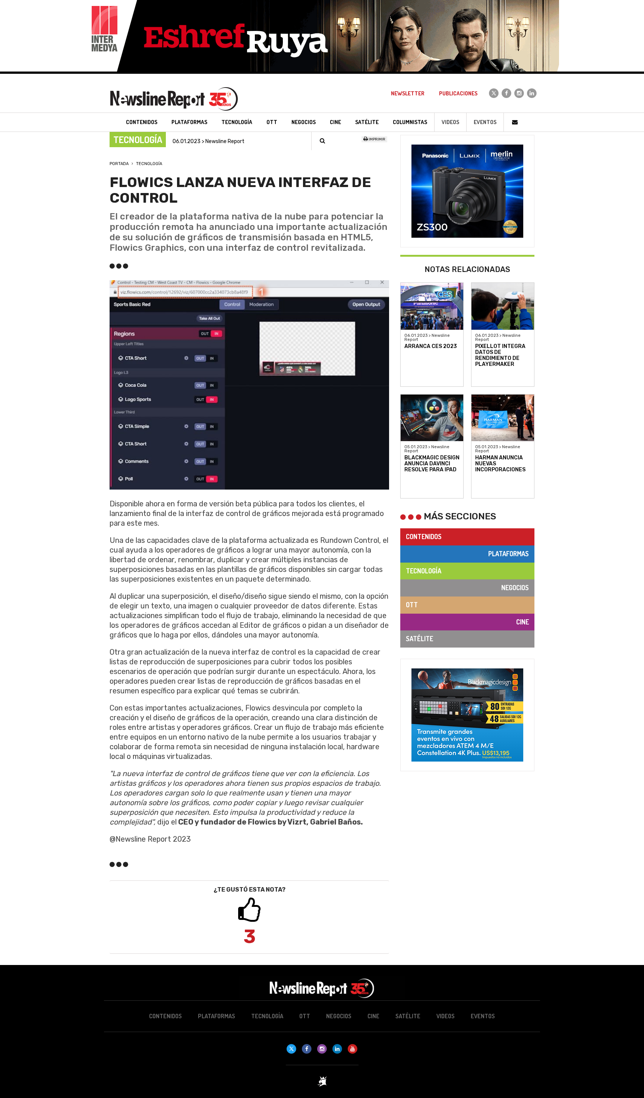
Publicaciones (458, 93)
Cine (522, 622)
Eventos (485, 122)
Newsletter (407, 93)
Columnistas (410, 122)
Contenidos (424, 536)
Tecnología (149, 163)
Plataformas (508, 554)
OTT (412, 605)
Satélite (419, 639)
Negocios (515, 587)
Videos (450, 122)
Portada (119, 163)
